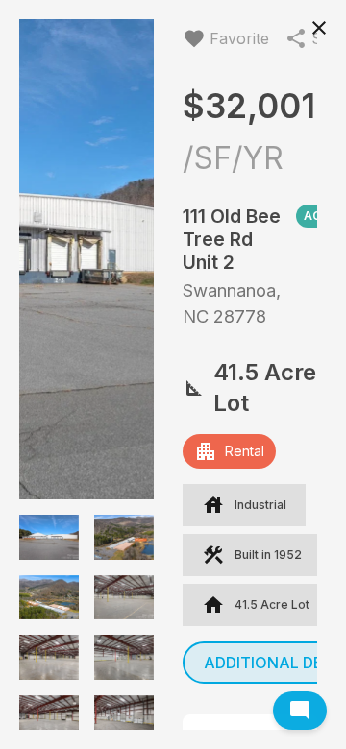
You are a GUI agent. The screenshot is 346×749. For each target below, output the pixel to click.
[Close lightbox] (319, 27)
